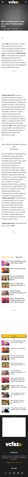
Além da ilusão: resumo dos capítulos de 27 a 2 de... (17, 402)
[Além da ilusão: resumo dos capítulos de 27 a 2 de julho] (5, 402)
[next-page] (5, 306)
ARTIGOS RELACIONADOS (8, 257)
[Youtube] (22, 473)
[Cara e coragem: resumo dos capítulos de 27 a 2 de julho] (5, 395)
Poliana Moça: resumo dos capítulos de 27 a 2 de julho (18, 408)
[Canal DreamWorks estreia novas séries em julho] (5, 263)
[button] (26, 2)
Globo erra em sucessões (18, 268)
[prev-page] (3, 306)
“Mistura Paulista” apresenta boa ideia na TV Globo (18, 292)
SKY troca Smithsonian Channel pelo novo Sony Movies (17, 277)
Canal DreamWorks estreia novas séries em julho (18, 341)
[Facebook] (5, 473)
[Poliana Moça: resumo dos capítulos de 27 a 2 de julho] (5, 410)
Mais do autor (19, 257)
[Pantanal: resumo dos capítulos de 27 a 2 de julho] (5, 387)
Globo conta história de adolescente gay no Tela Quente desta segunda (17, 300)
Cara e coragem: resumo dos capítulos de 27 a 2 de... (18, 394)
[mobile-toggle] (2, 2)
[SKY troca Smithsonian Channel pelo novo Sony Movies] (5, 278)
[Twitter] (18, 473)
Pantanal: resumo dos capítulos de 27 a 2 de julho (18, 386)
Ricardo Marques (7, 28)
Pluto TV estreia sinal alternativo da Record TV (18, 364)
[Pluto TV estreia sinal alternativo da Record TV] (5, 285)
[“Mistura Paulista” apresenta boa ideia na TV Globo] (5, 292)
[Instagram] (9, 473)
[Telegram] (14, 473)
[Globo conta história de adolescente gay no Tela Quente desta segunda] (5, 300)
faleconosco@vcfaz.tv (16, 462)
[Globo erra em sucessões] (5, 270)
